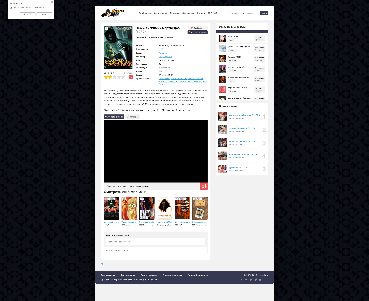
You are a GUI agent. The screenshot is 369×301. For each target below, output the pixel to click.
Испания (163, 53)
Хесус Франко (165, 56)
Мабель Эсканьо (196, 78)
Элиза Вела (196, 81)
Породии (174, 13)
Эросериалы (160, 13)
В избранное (199, 28)
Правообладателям (198, 275)
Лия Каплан (184, 81)
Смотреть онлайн (114, 116)
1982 (161, 49)
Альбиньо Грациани (168, 81)
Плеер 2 (134, 116)
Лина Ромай (164, 78)
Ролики (201, 13)
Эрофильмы (145, 13)
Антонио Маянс (178, 78)
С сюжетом (188, 13)
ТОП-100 (212, 13)
